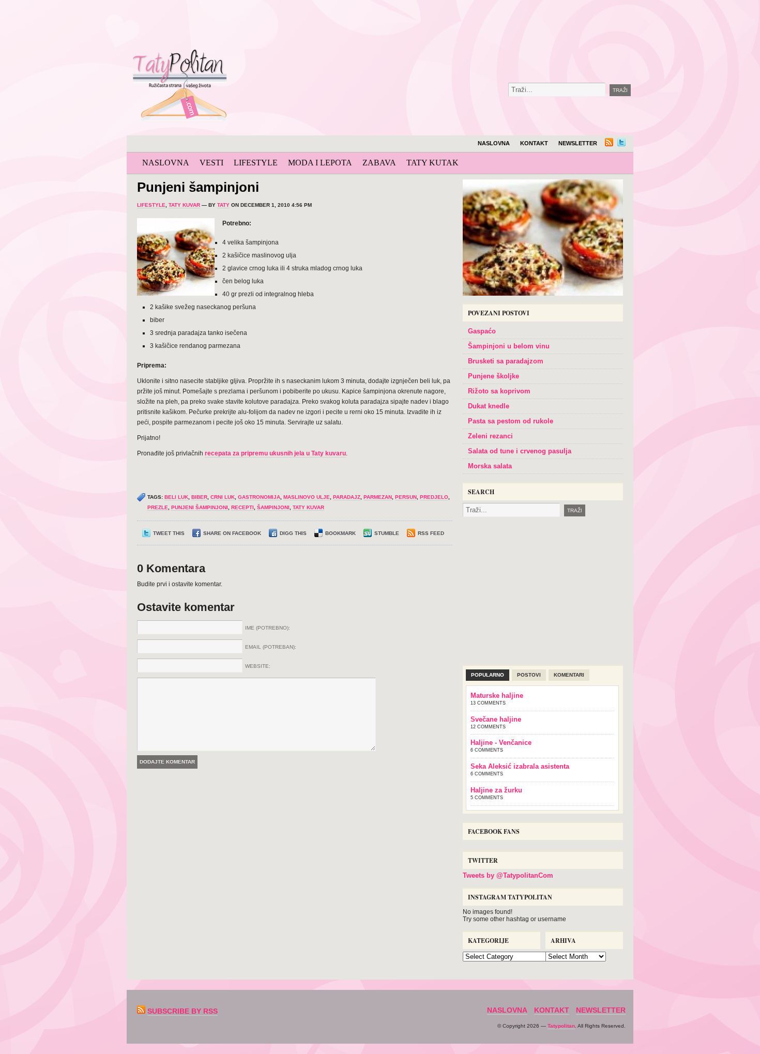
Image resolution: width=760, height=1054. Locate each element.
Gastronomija (259, 497)
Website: (257, 666)
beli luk (176, 497)
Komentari (569, 675)
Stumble (386, 533)
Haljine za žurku (496, 790)
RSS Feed (431, 533)
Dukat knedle (488, 406)
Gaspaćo (482, 331)
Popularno (487, 675)
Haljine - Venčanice (500, 742)
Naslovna (494, 143)
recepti (242, 507)
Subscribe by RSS (182, 1011)
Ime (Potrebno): (267, 628)
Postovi (529, 675)
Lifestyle (256, 162)
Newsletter (577, 143)
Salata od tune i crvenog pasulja (519, 451)
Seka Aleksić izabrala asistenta (519, 766)
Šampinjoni (273, 507)
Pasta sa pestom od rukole (510, 421)
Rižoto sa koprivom (499, 391)
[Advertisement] (470, 25)
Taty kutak (432, 162)
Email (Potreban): (270, 647)
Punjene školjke (493, 376)
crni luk (222, 497)
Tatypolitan (561, 1026)
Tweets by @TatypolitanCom (508, 875)
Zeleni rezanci (490, 436)
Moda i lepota (320, 162)
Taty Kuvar (184, 205)
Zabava (379, 162)
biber (199, 497)
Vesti (211, 162)
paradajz (346, 497)
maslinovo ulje (306, 497)
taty (223, 205)
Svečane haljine (495, 719)
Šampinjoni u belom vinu (509, 346)
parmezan (377, 497)
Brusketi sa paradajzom (505, 361)
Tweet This (169, 533)
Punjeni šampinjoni (198, 187)
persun (406, 497)
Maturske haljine (496, 695)
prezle (157, 507)
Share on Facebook (232, 533)
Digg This (293, 533)
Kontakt (534, 143)
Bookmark (340, 533)
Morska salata (490, 466)
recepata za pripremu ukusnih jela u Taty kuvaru (275, 453)
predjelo (434, 497)
